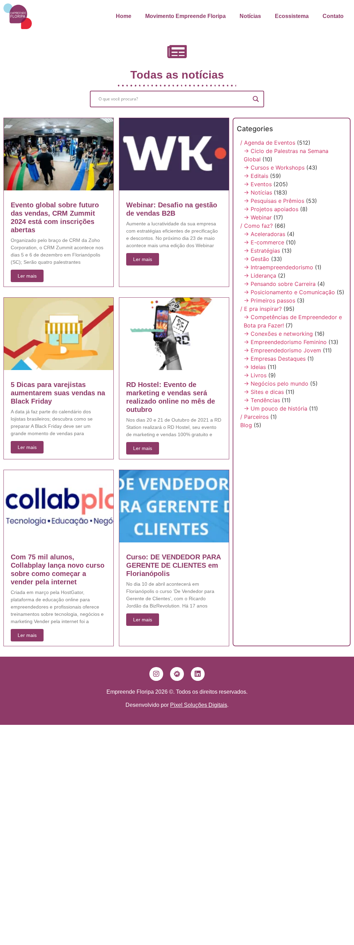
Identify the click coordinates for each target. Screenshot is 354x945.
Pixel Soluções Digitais (198, 705)
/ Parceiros (254, 416)
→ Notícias (258, 192)
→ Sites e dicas (264, 391)
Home (123, 16)
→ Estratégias (262, 250)
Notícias (250, 16)
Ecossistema (292, 16)
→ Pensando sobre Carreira (280, 283)
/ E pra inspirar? (261, 308)
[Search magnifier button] (256, 99)
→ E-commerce (264, 242)
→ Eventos (258, 184)
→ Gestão (256, 258)
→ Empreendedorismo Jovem (282, 350)
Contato (333, 16)
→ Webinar (258, 217)
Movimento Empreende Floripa (185, 16)
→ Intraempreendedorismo (278, 267)
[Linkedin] (198, 674)
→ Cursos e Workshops (274, 167)
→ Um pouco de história (275, 408)
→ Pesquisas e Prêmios (274, 200)
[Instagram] (156, 674)
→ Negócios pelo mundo (276, 383)
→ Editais (256, 175)
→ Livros (255, 375)
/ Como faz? (256, 225)
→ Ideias (255, 366)
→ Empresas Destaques (275, 358)
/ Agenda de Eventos (267, 142)
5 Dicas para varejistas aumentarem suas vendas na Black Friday (58, 393)
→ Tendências (262, 400)
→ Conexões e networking (278, 333)
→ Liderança (260, 275)
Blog (246, 425)
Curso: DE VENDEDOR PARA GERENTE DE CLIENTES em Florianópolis (173, 565)
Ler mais (27, 276)
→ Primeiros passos (269, 300)
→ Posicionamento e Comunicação (289, 292)
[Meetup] (177, 674)
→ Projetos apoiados (271, 209)
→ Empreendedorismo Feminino (285, 342)
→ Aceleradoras (264, 234)
